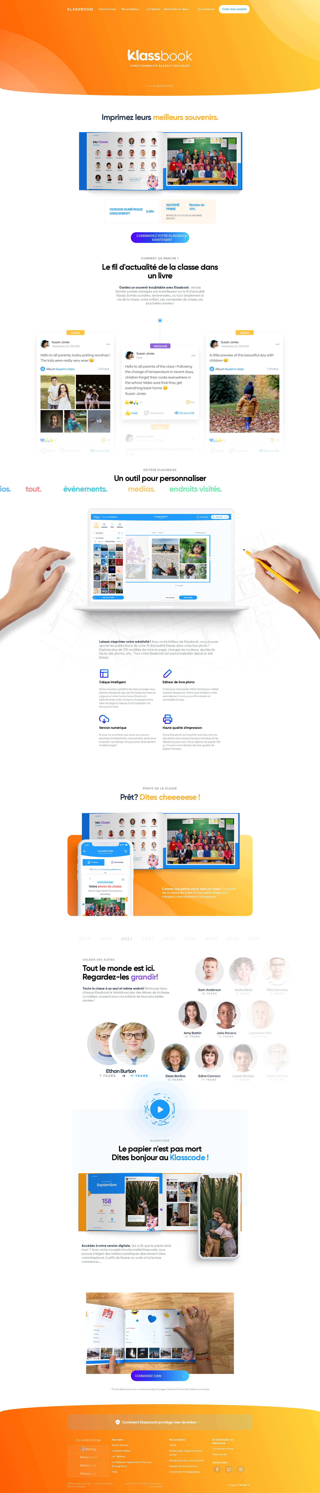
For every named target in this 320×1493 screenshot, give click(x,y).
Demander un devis (176, 9)
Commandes (155, 1486)
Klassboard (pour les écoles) (186, 1460)
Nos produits (130, 9)
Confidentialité (121, 1450)
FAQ (114, 1471)
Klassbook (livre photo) (183, 1466)
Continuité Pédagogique (184, 1471)
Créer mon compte (234, 9)
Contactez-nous (222, 1448)
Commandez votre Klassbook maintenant (162, 237)
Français (242, 1485)
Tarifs (172, 1445)
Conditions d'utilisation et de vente (143, 1483)
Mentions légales (77, 1486)
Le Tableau (153, 9)
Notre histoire (107, 9)
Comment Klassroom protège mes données (159, 1422)
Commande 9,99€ (148, 1375)
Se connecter (206, 9)
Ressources (219, 1454)
